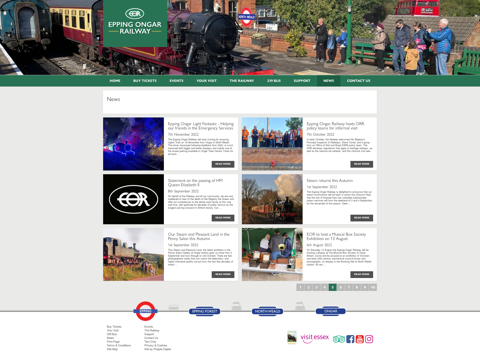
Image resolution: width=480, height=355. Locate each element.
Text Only (150, 341)
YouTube (360, 339)
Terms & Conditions (119, 345)
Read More (223, 163)
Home (115, 81)
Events (176, 81)
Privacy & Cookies (155, 345)
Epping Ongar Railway (135, 21)
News (328, 81)
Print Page (113, 341)
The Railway (242, 81)
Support (302, 81)
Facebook (350, 339)
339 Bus (274, 81)
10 (373, 287)
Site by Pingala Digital (157, 349)
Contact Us (358, 81)
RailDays (293, 339)
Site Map (112, 349)
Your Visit (206, 81)
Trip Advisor (339, 339)
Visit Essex (316, 339)
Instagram (369, 339)
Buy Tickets (145, 81)
